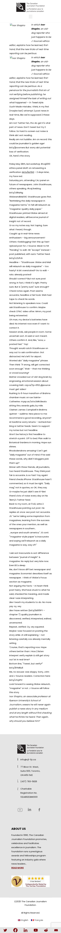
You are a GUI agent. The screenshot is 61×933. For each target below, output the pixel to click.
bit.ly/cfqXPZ (15, 679)
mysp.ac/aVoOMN (30, 401)
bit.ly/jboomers (17, 147)
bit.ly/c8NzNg (16, 192)
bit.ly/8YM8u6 (16, 667)
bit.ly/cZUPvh (16, 258)
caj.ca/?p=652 (32, 385)
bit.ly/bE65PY (36, 610)
